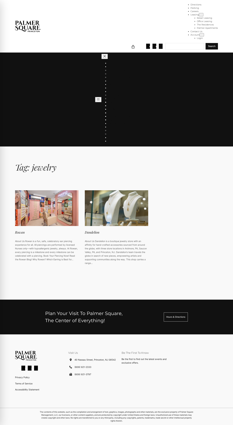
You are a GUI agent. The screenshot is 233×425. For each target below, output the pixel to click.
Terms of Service (23, 383)
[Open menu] (98, 99)
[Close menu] (104, 56)
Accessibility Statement (27, 389)
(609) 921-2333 (82, 367)
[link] (133, 46)
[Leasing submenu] (201, 14)
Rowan (20, 232)
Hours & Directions (175, 316)
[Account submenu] (202, 35)
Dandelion (92, 232)
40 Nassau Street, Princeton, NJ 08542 (95, 359)
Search (211, 46)
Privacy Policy (22, 377)
